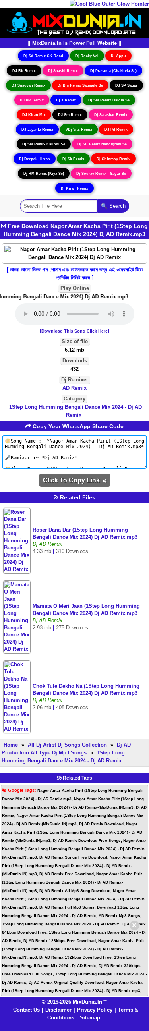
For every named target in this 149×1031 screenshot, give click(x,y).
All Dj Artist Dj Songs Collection (67, 745)
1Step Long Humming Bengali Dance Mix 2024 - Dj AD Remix (75, 411)
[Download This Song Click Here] (74, 331)
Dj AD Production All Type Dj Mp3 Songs (66, 749)
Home (11, 745)
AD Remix (74, 388)
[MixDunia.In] (74, 22)
